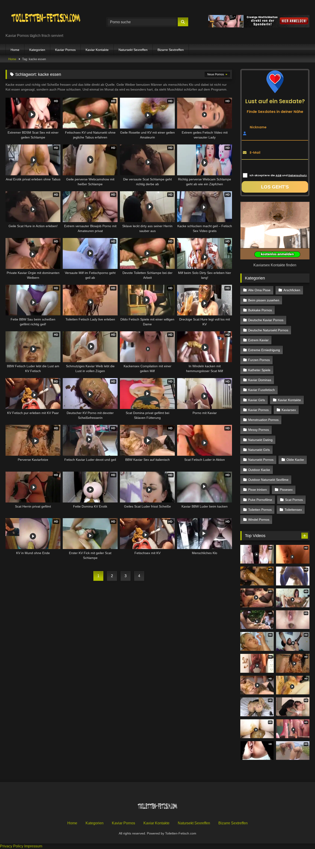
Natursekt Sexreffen (133, 50)
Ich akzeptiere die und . (278, 175)
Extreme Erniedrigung (264, 350)
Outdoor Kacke (259, 470)
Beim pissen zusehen (263, 300)
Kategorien (37, 50)
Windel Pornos (258, 519)
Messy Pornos (258, 430)
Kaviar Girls (256, 400)
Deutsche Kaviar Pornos (265, 320)
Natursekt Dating (260, 440)
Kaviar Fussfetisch (261, 390)
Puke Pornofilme (260, 500)
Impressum (33, 846)
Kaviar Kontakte (97, 50)
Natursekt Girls (259, 450)
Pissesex (286, 489)
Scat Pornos (294, 500)
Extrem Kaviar (258, 340)
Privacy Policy (11, 846)
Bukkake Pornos (260, 310)
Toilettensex (293, 509)
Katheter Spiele (259, 370)
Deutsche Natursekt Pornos (268, 330)
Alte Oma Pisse (259, 290)
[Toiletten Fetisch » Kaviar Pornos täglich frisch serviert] (46, 18)
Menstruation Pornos (263, 420)
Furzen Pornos (259, 360)
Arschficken (291, 290)
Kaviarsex (289, 410)
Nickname (258, 127)
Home (15, 50)
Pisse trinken (257, 489)
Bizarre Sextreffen (171, 50)
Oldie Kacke (295, 459)
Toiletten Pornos (260, 509)
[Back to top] (301, 835)
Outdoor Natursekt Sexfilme (268, 480)
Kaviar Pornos (65, 50)
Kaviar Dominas (259, 380)
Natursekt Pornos (260, 459)
